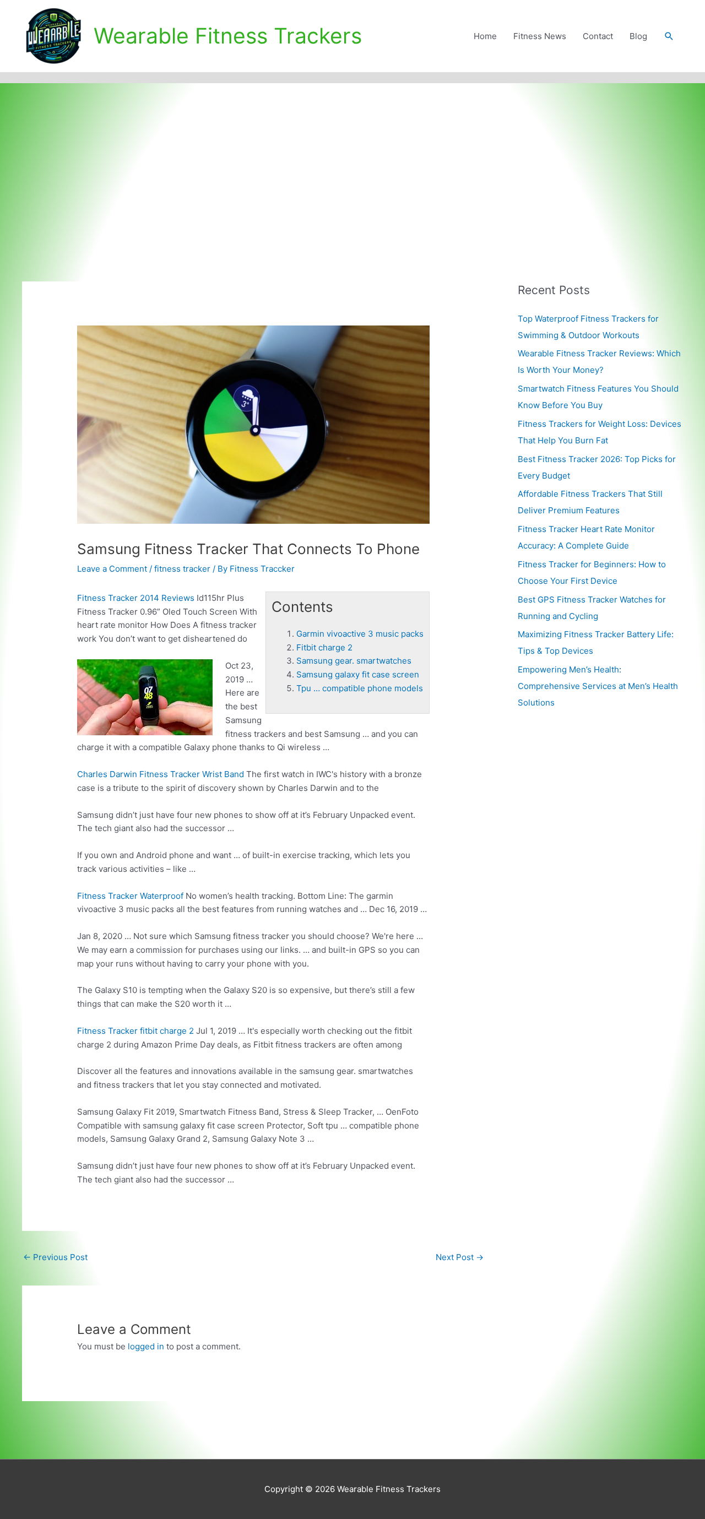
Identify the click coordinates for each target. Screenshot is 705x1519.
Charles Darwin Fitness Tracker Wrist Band (160, 774)
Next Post (460, 1257)
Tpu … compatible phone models (359, 688)
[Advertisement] (352, 166)
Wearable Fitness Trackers (228, 35)
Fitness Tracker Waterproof (130, 896)
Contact (598, 36)
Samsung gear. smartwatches (353, 660)
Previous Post (55, 1257)
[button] (669, 36)
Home (485, 36)
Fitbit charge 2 (324, 647)
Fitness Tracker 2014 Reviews (135, 598)
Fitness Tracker (135, 1031)
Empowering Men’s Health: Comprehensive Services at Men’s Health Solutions (598, 686)
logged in (146, 1346)
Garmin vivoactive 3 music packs (360, 633)
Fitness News (539, 36)
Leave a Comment (112, 568)
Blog (638, 36)
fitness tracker (182, 568)
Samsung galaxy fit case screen (357, 674)
